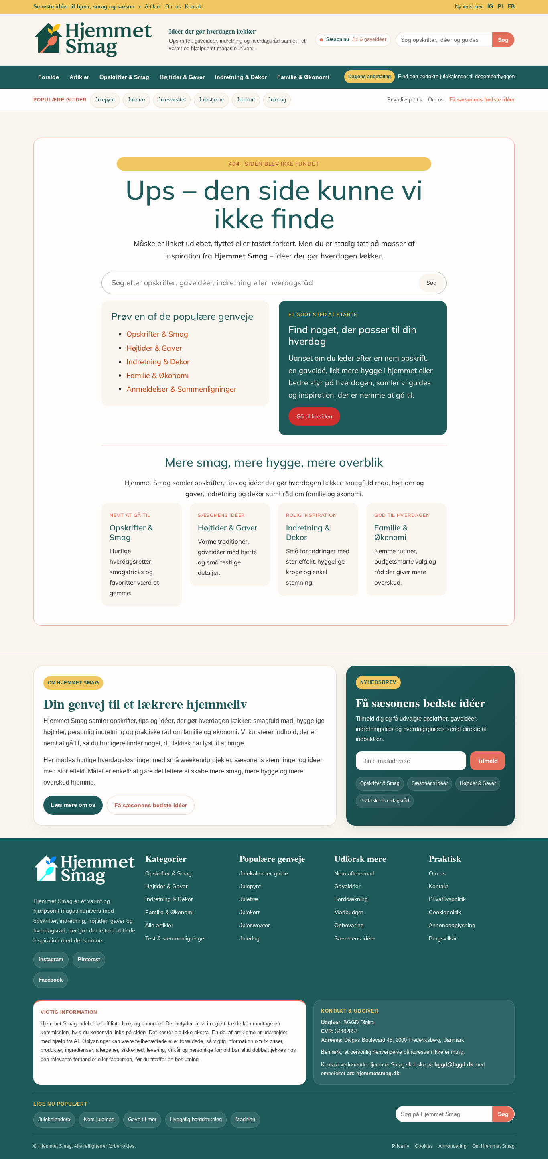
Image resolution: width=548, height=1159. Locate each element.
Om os (173, 7)
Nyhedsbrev (469, 7)
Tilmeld (487, 760)
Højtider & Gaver (182, 77)
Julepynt (105, 100)
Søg (503, 40)
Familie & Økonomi (303, 77)
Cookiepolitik (445, 912)
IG (490, 7)
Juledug (277, 100)
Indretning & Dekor (241, 77)
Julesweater (172, 100)
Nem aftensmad (354, 873)
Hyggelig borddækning (196, 1119)
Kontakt (194, 7)
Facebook (51, 980)
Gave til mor (142, 1119)
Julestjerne (211, 100)
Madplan (245, 1119)
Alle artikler (159, 925)
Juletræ (136, 100)
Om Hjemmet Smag (493, 1146)
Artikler (153, 7)
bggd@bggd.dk (453, 1065)
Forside (48, 77)
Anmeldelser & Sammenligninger (181, 389)
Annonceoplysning (452, 925)
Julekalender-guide (263, 873)
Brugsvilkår (443, 938)
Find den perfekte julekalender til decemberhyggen (456, 77)
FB (511, 7)
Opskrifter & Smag (124, 77)
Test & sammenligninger (175, 938)
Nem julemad (99, 1119)
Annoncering (452, 1146)
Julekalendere (54, 1119)
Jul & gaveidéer (369, 39)
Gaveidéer (347, 886)
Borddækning (351, 899)
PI (500, 7)
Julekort (246, 100)
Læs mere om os (73, 805)
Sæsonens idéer (354, 938)
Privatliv (400, 1146)
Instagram (51, 959)
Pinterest (89, 959)
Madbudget (348, 912)
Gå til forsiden (314, 416)
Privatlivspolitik (404, 100)
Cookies (424, 1146)
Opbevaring (349, 925)
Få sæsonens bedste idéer (482, 100)
